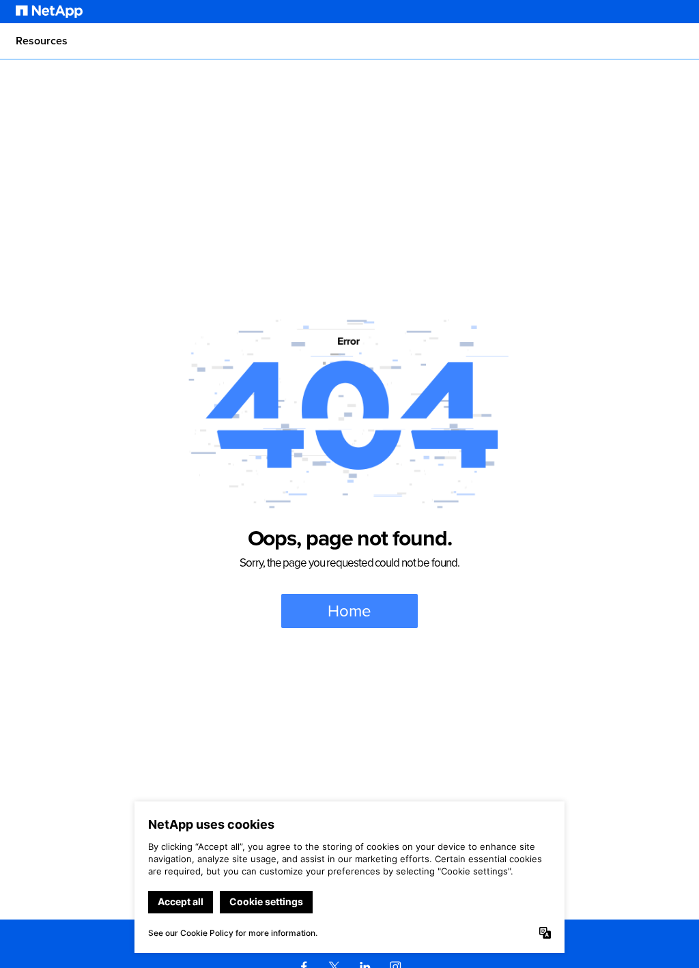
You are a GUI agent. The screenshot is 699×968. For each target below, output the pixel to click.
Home (349, 611)
